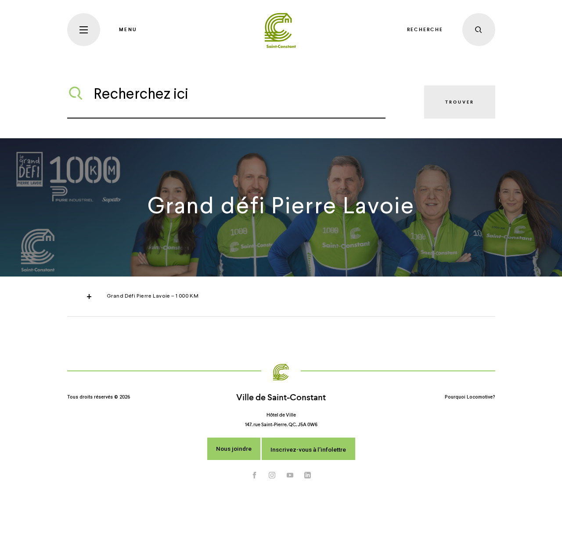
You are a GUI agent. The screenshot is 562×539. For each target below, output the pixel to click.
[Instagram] (272, 475)
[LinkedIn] (307, 475)
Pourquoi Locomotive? (470, 397)
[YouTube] (290, 475)
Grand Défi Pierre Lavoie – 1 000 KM (153, 296)
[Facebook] (254, 475)
